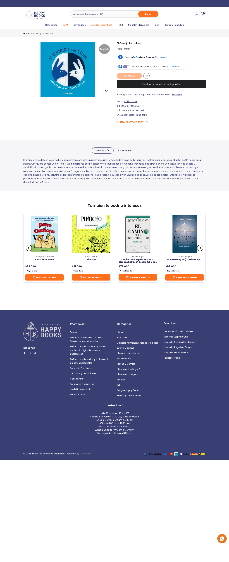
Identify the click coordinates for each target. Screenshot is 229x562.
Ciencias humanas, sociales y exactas (137, 342)
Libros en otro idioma (128, 353)
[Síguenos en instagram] (124, 128)
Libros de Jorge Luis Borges (178, 347)
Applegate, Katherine (44, 256)
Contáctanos (77, 378)
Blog (157, 25)
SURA (65, 25)
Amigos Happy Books (102, 25)
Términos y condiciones (83, 373)
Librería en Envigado (127, 374)
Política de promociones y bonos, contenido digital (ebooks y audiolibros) (88, 350)
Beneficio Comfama (81, 368)
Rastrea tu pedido (174, 25)
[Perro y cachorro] (44, 234)
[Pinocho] (91, 234)
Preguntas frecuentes (82, 384)
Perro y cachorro (44, 260)
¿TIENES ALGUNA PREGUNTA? (132, 121)
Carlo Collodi (91, 256)
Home (26, 33)
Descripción (103, 150)
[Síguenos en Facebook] (118, 128)
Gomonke (85, 453)
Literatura (122, 332)
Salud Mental (124, 358)
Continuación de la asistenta (179, 331)
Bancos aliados (173, 66)
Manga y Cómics (126, 363)
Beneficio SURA (78, 394)
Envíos (73, 332)
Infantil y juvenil (125, 348)
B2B (121, 25)
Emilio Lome (130, 101)
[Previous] (29, 248)
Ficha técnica (125, 150)
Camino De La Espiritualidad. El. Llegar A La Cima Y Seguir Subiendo (138, 261)
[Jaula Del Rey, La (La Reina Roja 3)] (184, 234)
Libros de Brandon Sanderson (179, 342)
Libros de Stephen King (176, 336)
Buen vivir (122, 337)
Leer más (177, 94)
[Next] (200, 248)
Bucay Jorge (138, 256)
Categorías (51, 25)
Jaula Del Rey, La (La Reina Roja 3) (185, 260)
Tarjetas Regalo (172, 357)
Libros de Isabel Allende (176, 352)
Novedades (80, 25)
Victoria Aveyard (184, 256)
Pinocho (91, 260)
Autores (121, 379)
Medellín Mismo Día (138, 25)
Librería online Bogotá (128, 369)
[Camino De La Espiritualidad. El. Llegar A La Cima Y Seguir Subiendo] (138, 234)
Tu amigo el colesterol (129, 395)
